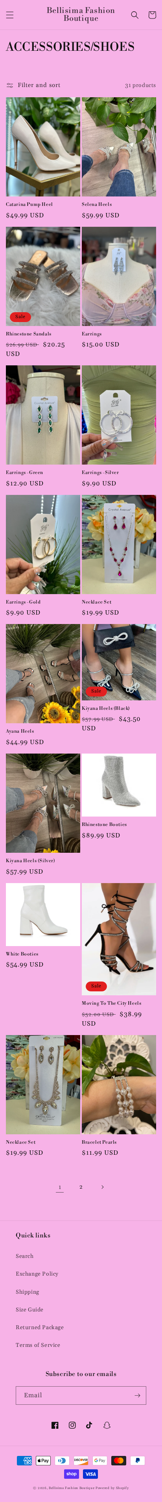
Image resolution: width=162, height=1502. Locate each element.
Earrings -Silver (100, 473)
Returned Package (40, 1327)
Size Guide (30, 1309)
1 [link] (60, 1187)
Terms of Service (38, 1345)
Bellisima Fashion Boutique (71, 1488)
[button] (9, 15)
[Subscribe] (137, 1395)
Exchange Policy (37, 1274)
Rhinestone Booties (104, 825)
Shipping (27, 1292)
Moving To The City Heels (111, 1003)
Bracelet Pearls (99, 1142)
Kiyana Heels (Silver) (30, 861)
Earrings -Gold (23, 602)
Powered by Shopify (112, 1488)
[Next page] (102, 1187)
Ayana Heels (20, 731)
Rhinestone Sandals (29, 334)
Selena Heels (97, 204)
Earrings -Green (24, 473)
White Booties (22, 954)
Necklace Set (96, 602)
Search (25, 1256)
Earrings (92, 334)
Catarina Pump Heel (29, 204)
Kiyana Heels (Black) (106, 708)
